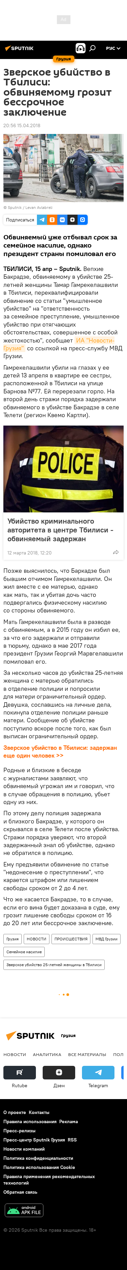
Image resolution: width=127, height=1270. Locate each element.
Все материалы (87, 1054)
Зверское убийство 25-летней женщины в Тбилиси (54, 964)
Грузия (12, 938)
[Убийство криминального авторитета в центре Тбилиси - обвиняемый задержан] (63, 469)
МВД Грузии (107, 938)
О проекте (14, 1112)
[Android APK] (24, 1211)
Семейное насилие (24, 951)
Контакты (39, 1112)
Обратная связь (20, 1192)
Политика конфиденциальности (38, 1158)
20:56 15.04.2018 (21, 125)
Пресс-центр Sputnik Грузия (34, 1140)
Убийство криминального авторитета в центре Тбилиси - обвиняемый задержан (60, 529)
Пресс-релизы (19, 1131)
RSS (72, 1140)
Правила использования (30, 1121)
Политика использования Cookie (39, 1167)
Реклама (68, 1121)
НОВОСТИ (36, 938)
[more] (116, 552)
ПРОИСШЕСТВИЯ (71, 938)
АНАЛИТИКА (47, 1054)
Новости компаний (24, 1149)
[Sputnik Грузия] (20, 51)
